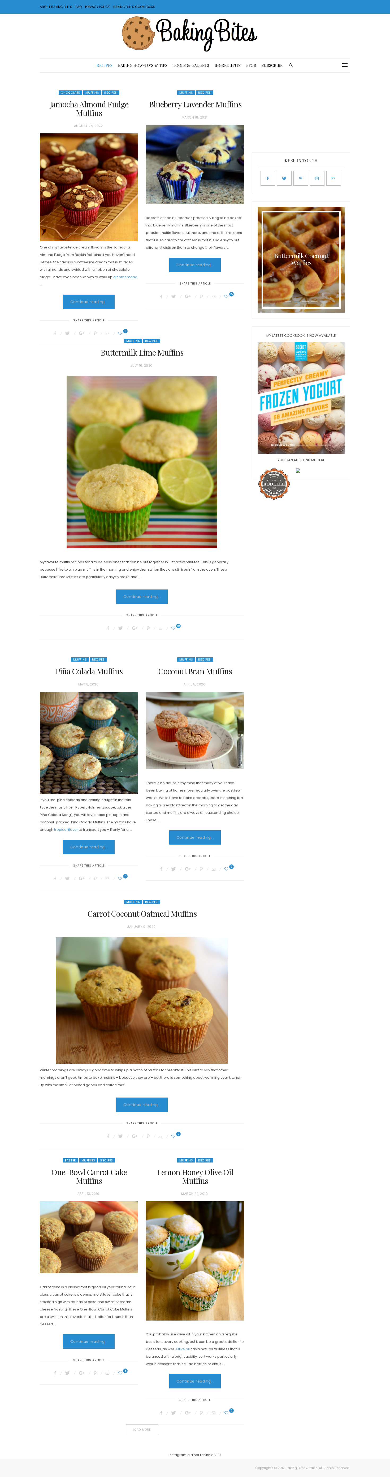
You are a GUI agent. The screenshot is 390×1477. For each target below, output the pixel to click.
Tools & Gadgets (191, 65)
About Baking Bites (56, 7)
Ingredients (228, 65)
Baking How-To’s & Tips (142, 65)
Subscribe (272, 65)
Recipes (104, 65)
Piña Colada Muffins (89, 671)
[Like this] (121, 333)
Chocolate (70, 92)
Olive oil (183, 1349)
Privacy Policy (97, 7)
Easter (70, 1160)
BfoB (251, 65)
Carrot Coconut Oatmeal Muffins (142, 913)
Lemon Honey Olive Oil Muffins (195, 1176)
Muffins (92, 92)
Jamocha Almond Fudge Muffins (89, 108)
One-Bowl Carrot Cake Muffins (89, 1176)
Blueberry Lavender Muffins (195, 104)
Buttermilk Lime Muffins (142, 352)
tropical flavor (66, 829)
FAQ (79, 7)
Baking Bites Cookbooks (134, 7)
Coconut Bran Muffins (195, 671)
